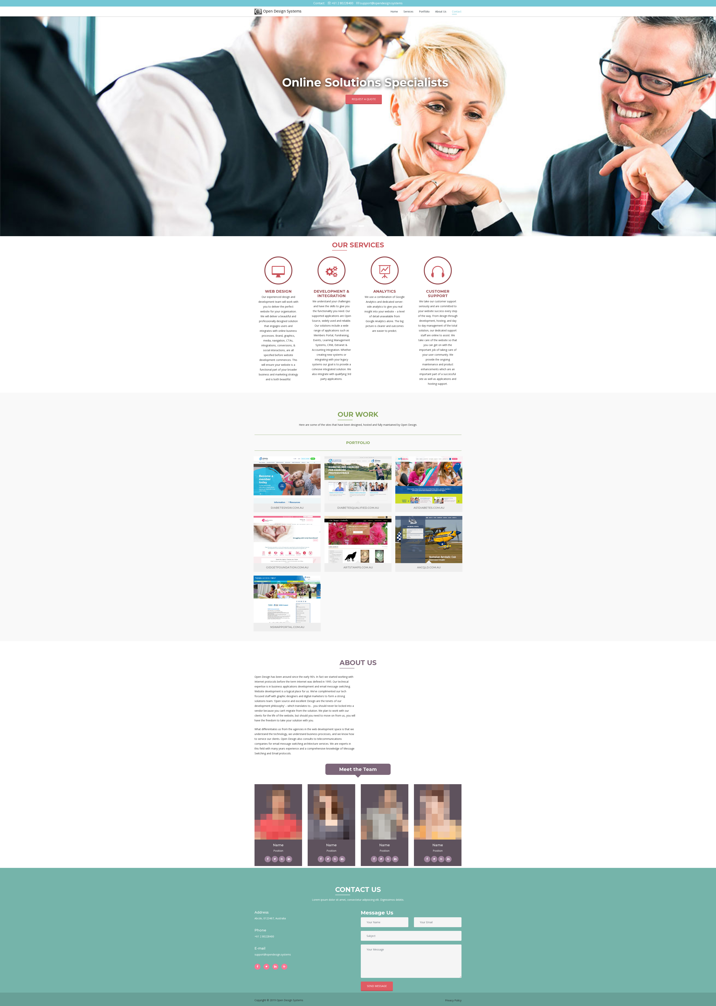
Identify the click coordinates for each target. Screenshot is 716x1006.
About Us (440, 11)
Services (408, 11)
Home (394, 11)
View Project (287, 488)
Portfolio (424, 11)
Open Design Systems (282, 11)
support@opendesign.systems (381, 3)
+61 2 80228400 (342, 3)
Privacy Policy (453, 1000)
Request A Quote (364, 99)
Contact (456, 11)
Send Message (377, 986)
